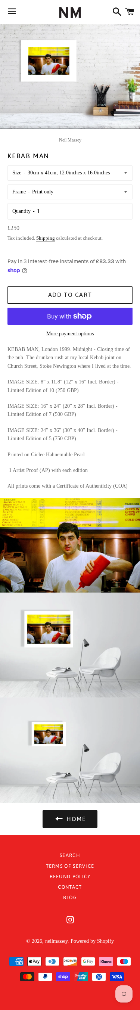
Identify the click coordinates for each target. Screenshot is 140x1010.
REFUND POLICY (70, 876)
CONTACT (70, 887)
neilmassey (56, 941)
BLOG (70, 897)
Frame (19, 192)
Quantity (21, 211)
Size (16, 172)
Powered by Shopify (92, 941)
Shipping (45, 238)
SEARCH (70, 855)
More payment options (70, 333)
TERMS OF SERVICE (70, 866)
